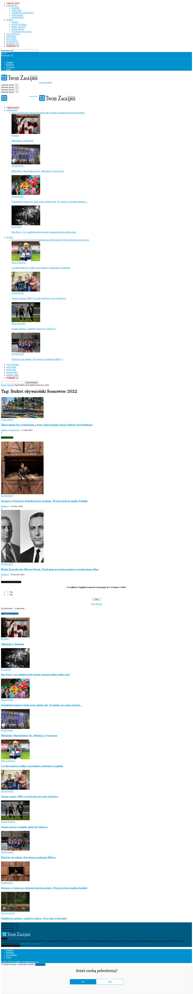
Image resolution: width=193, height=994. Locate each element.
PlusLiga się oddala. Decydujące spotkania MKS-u (37, 359)
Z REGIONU (12, 5)
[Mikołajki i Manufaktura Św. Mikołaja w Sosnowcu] (26, 163)
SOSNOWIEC (18, 17)
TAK (83, 982)
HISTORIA (11, 36)
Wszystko (16, 113)
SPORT (9, 20)
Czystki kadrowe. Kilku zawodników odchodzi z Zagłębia (41, 267)
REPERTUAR (12, 43)
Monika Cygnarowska (10, 430)
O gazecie (10, 67)
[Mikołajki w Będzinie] (26, 133)
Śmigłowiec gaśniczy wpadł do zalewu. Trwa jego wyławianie (34, 918)
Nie (11, 595)
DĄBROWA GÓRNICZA (23, 13)
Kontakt (9, 62)
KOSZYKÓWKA (19, 24)
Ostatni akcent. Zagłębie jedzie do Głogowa (33, 328)
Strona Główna (7, 385)
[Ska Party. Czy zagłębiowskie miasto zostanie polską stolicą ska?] (26, 224)
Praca (8, 69)
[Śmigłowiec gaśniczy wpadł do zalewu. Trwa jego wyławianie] (15, 911)
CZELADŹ (16, 10)
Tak (11, 592)
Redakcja (5, 506)
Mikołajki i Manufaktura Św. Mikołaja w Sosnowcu (38, 171)
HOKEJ (15, 22)
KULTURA (11, 39)
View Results (96, 604)
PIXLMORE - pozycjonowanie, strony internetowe (75, 962)
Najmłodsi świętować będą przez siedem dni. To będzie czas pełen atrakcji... (41, 705)
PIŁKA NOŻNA (19, 27)
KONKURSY (12, 41)
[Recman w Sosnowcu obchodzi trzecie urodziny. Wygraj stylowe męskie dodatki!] (22, 493)
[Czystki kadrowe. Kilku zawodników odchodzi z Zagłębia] (26, 260)
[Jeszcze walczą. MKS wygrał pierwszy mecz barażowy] (26, 291)
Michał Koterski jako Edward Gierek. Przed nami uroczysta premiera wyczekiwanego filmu (49, 569)
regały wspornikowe (122, 962)
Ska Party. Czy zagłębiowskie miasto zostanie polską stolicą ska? (44, 232)
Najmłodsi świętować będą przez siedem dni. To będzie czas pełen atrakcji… (50, 201)
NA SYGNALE (13, 34)
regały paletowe (139, 962)
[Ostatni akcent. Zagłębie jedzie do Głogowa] (26, 321)
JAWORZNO (17, 15)
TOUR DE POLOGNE (22, 32)
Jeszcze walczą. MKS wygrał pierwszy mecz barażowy (39, 298)
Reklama (10, 65)
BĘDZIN (15, 8)
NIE (110, 982)
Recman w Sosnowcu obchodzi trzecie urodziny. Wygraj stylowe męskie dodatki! (44, 501)
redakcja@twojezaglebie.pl (31, 943)
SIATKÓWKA (18, 29)
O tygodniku (11, 955)
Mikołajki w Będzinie (22, 140)
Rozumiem (40, 964)
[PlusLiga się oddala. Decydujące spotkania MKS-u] (26, 352)
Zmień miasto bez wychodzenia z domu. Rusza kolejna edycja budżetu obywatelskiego (47, 425)
